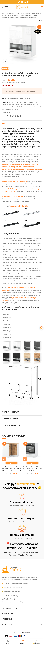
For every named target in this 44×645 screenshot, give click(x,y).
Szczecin (12, 555)
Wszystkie (30, 555)
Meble (17, 13)
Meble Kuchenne (25, 13)
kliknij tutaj (28, 538)
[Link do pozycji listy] (22, 596)
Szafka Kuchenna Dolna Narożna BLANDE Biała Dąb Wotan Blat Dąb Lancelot (11, 469)
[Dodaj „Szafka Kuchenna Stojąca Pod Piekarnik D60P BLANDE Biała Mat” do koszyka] (25, 459)
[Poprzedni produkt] (37, 21)
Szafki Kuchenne (36, 13)
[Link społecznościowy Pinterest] (21, 1)
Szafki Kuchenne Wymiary (9, 15)
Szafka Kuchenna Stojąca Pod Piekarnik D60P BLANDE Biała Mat (32, 469)
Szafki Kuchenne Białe (31, 104)
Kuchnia (7, 112)
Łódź (37, 552)
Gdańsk (31, 552)
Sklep (12, 13)
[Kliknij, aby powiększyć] (5, 61)
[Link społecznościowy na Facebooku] (16, 1)
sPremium (5, 69)
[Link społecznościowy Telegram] (27, 1)
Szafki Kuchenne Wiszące (25, 107)
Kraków (24, 552)
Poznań (16, 552)
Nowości (11, 102)
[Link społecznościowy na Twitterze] (18, 1)
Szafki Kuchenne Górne (9, 107)
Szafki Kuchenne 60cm (24, 15)
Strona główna (6, 13)
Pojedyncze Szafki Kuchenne (24, 102)
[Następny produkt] (41, 21)
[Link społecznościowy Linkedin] (24, 1)
